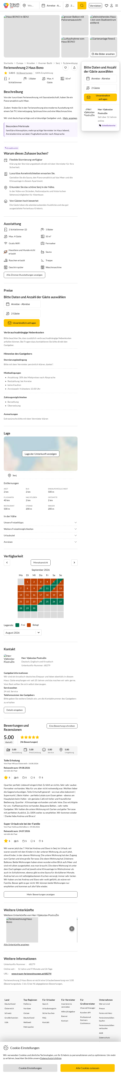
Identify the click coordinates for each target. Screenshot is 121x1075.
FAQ (44, 1018)
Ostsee (26, 1013)
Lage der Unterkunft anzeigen (41, 453)
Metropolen (28, 1027)
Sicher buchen (48, 1013)
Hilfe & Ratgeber (68, 1011)
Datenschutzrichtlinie (50, 1058)
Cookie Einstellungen (30, 1067)
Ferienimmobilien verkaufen (106, 1026)
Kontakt (45, 1022)
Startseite (8, 63)
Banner (64, 1016)
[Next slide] (71, 928)
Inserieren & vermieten (66, 1005)
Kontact (64, 1021)
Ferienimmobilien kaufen (106, 1019)
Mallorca (27, 1004)
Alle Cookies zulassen (87, 1067)
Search (45, 1004)
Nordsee (27, 1008)
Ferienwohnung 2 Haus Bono (76, 63)
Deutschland (10, 1004)
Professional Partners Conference (85, 1020)
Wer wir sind (104, 1004)
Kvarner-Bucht (45, 63)
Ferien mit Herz (105, 1013)
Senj (58, 63)
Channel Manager (87, 1008)
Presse (102, 1008)
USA (6, 1022)
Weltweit (27, 1022)
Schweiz (8, 1013)
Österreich (9, 1008)
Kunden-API (85, 1012)
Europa (20, 63)
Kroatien (31, 63)
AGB (101, 1033)
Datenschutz (104, 1037)
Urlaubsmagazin (49, 1008)
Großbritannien (11, 1018)
